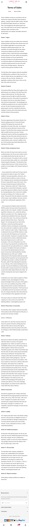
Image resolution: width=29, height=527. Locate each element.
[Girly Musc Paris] (14, 2)
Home (9, 11)
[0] (18, 525)
